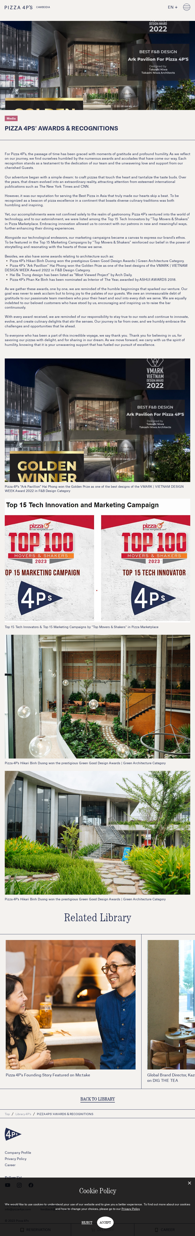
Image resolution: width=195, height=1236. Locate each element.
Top (7, 1114)
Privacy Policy (131, 1208)
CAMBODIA (43, 7)
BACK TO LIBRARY (97, 1099)
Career (10, 1165)
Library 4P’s (23, 1114)
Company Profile (18, 1152)
